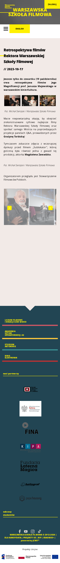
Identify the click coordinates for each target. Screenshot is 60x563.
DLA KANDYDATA (13, 537)
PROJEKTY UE (29, 537)
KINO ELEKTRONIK (11, 356)
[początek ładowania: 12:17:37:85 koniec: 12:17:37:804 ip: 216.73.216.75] (20, 531)
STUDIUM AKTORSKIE (10, 345)
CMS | (6, 534)
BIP (39, 537)
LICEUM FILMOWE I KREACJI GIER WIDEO (15, 321)
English (20, 28)
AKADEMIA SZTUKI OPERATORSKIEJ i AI (14, 333)
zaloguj (52, 4)
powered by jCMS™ (30, 540)
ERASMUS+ (48, 537)
